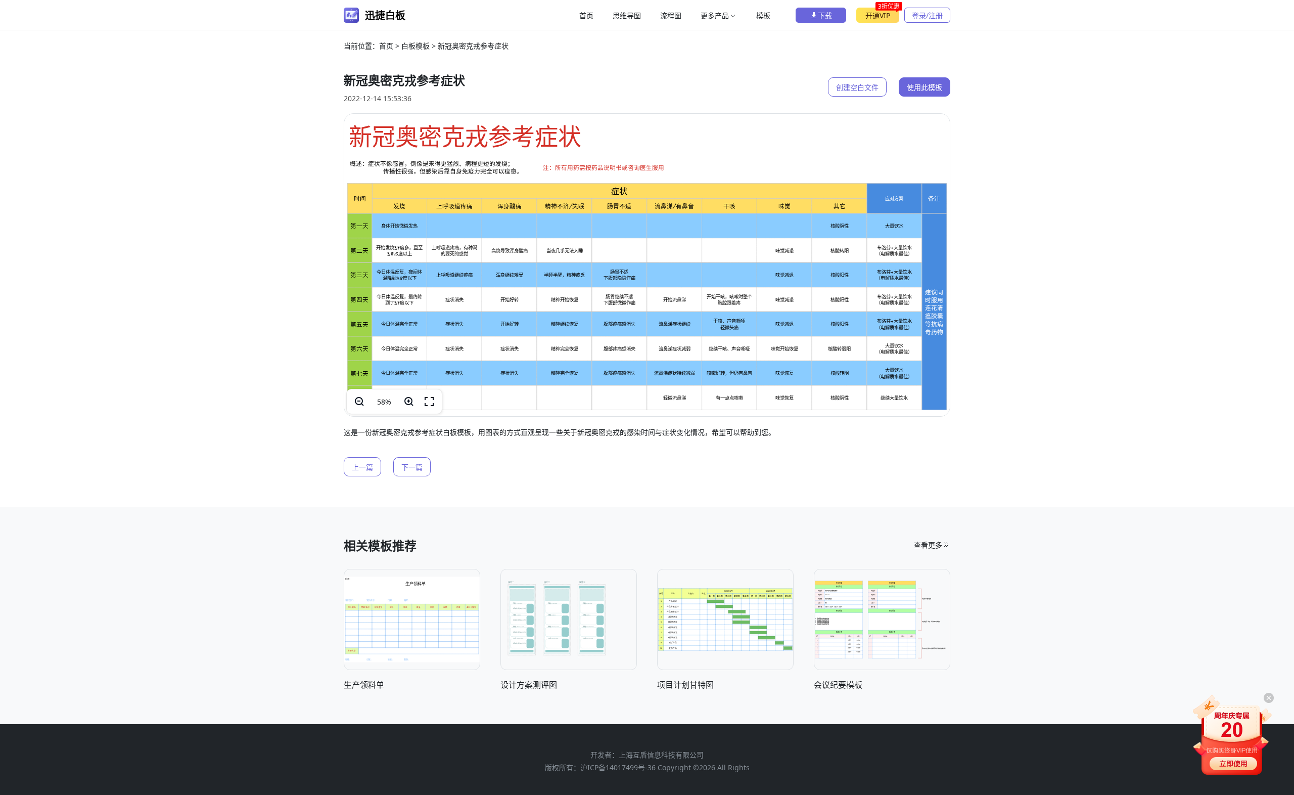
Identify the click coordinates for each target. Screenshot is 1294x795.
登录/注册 (927, 15)
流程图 (670, 15)
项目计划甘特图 (685, 684)
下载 (825, 15)
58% (384, 402)
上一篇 (362, 467)
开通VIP (882, 14)
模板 (763, 15)
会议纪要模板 (838, 684)
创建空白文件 (857, 87)
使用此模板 (924, 87)
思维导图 (627, 15)
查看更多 (928, 545)
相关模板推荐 (380, 545)
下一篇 (412, 467)
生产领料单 (364, 684)
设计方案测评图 (528, 684)
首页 (586, 15)
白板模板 (415, 46)
